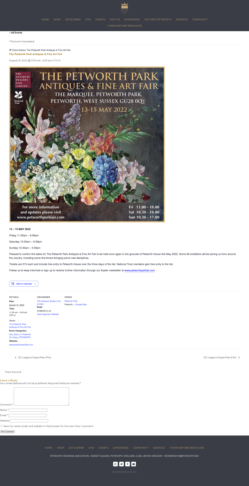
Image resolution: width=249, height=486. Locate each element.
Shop (57, 19)
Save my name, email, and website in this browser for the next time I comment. (48, 426)
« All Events (15, 32)
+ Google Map (80, 304)
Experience (132, 19)
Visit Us (115, 19)
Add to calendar (24, 283)
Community (200, 19)
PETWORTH (25, 337)
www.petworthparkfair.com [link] (139, 270)
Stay (88, 19)
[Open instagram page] (115, 464)
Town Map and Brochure (124, 25)
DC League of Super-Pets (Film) (34, 357)
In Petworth (25, 334)
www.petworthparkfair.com (21, 344)
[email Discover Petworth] (133, 464)
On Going (13, 337)
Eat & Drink (73, 19)
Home (45, 19)
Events (100, 19)
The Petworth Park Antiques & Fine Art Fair (20, 325)
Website (4, 420)
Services (182, 19)
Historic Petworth (158, 19)
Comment (6, 404)
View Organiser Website (48, 314)
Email (4, 415)
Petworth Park (71, 301)
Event (16, 334)
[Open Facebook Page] (127, 464)
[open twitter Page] (121, 464)
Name (4, 410)
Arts (11, 334)
